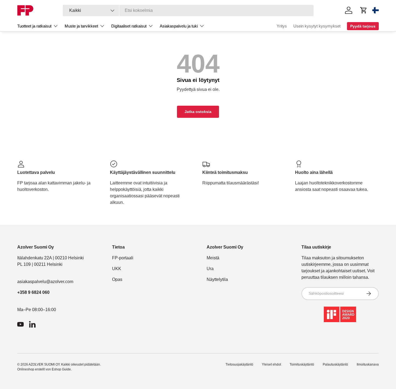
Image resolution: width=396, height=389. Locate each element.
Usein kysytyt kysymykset (317, 26)
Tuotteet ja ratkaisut (34, 26)
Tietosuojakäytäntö (239, 364)
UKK (116, 268)
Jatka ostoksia (198, 111)
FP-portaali (122, 258)
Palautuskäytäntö (335, 364)
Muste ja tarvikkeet (81, 26)
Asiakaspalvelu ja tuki (179, 26)
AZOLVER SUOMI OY (44, 364)
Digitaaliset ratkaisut (129, 26)
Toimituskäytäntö (302, 364)
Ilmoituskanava (368, 364)
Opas (117, 279)
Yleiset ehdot (271, 364)
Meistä (213, 258)
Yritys (282, 26)
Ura (210, 268)
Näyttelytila (217, 279)
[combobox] (188, 10)
